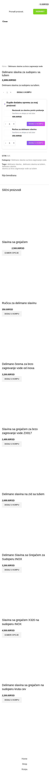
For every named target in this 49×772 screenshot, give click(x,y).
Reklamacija (11, 729)
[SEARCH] (27, 11)
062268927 (40, 11)
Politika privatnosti (14, 724)
